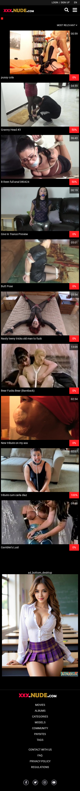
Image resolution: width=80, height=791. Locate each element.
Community (40, 728)
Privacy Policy (40, 761)
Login (55, 2)
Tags (40, 739)
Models (40, 722)
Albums (40, 710)
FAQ (40, 755)
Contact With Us (40, 749)
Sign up (65, 2)
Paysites (40, 734)
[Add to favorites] (67, 34)
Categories (40, 716)
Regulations (40, 767)
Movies (40, 704)
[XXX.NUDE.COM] (20, 10)
